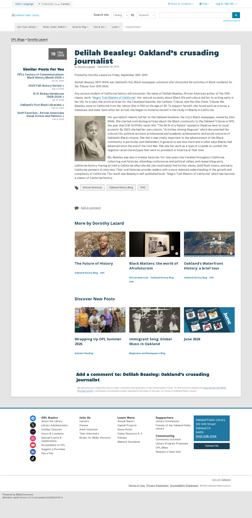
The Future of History (94, 263)
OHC (143, 188)
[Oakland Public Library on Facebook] (33, 418)
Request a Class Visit (168, 451)
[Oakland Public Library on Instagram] (33, 438)
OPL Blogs (18, 39)
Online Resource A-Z (129, 433)
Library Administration (54, 425)
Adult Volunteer (88, 429)
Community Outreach (168, 439)
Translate (65, 4)
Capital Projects (127, 425)
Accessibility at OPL (53, 445)
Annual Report (126, 421)
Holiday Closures (51, 429)
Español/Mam (133, 26)
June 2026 (192, 339)
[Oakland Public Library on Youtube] (33, 445)
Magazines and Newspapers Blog (147, 353)
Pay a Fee (47, 453)
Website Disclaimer (128, 441)
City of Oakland (221, 479)
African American (92, 188)
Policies (122, 437)
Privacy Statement (157, 485)
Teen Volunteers (89, 433)
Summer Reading (84, 353)
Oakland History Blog (121, 188)
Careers (84, 421)
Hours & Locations (52, 433)
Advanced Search (231, 20)
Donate (83, 425)
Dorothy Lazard (37, 39)
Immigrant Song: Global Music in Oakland (150, 341)
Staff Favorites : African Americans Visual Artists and (40, 114)
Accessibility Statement (184, 485)
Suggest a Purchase (53, 449)
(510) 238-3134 (206, 436)
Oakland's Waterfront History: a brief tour (203, 265)
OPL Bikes (162, 447)
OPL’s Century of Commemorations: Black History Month (40, 76)
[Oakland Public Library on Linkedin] (33, 452)
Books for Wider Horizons (95, 437)
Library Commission (167, 421)
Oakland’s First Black (41, 105)
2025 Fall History (45, 85)
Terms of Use (136, 485)
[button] (180, 4)
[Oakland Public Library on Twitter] (33, 425)
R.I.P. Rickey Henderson (48, 95)
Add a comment (91, 208)
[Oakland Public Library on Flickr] (33, 432)
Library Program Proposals (172, 443)
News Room (124, 429)
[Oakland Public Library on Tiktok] (33, 458)
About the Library (51, 421)
